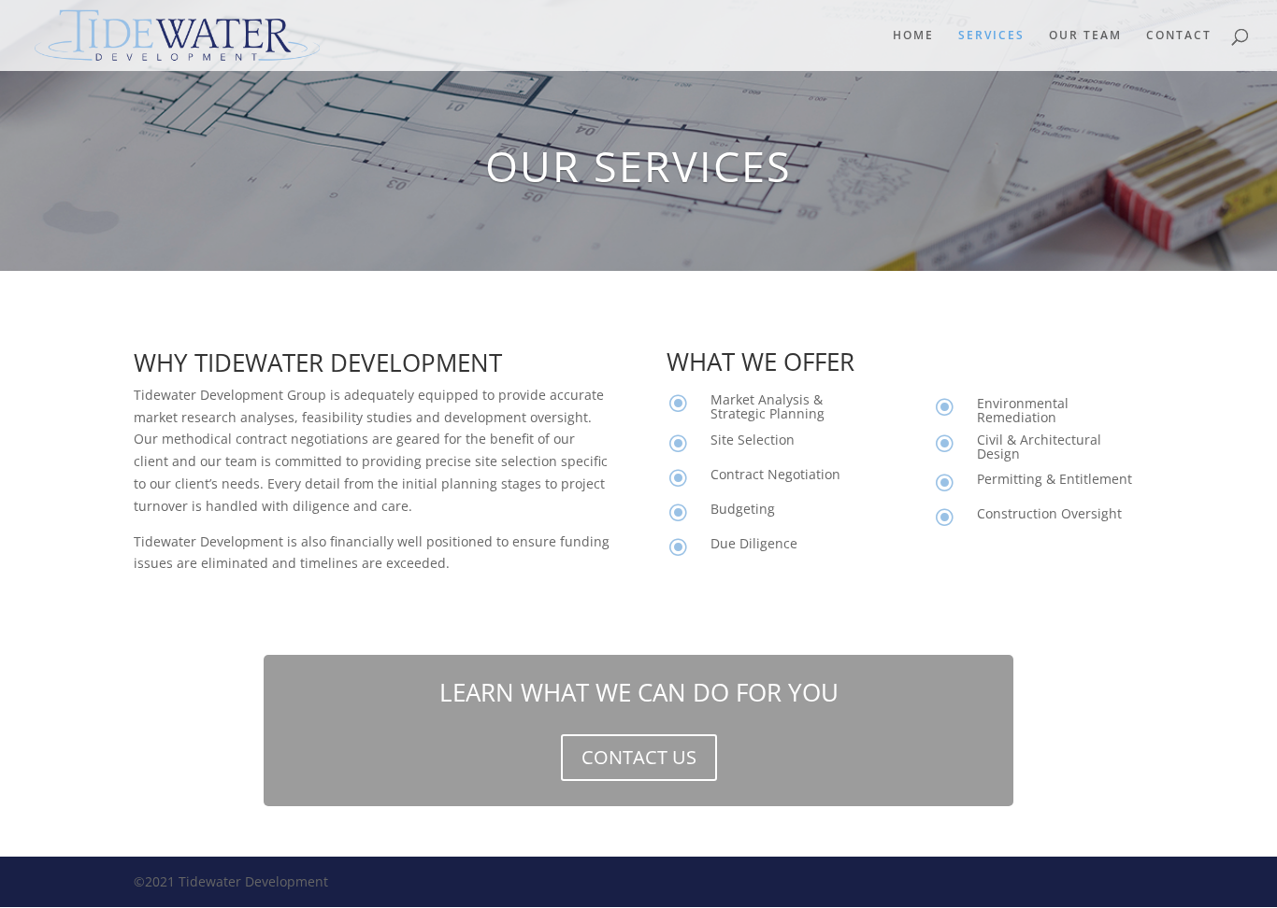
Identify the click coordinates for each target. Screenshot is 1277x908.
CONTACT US (638, 757)
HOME (913, 36)
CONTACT (1179, 36)
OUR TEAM (1085, 36)
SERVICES (991, 36)
